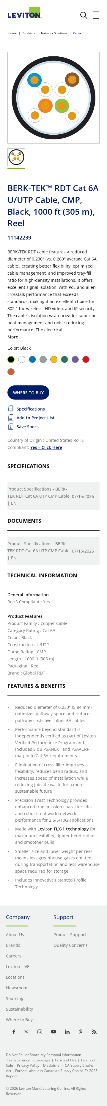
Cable (77, 33)
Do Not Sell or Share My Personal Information (43, 1054)
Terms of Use (65, 1060)
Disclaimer (52, 1065)
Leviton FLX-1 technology (63, 829)
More (12, 337)
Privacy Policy (28, 1065)
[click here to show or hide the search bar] (83, 15)
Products (29, 33)
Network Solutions (54, 33)
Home (12, 33)
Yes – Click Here (46, 447)
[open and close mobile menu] (96, 15)
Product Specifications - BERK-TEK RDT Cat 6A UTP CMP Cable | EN (38, 496)
